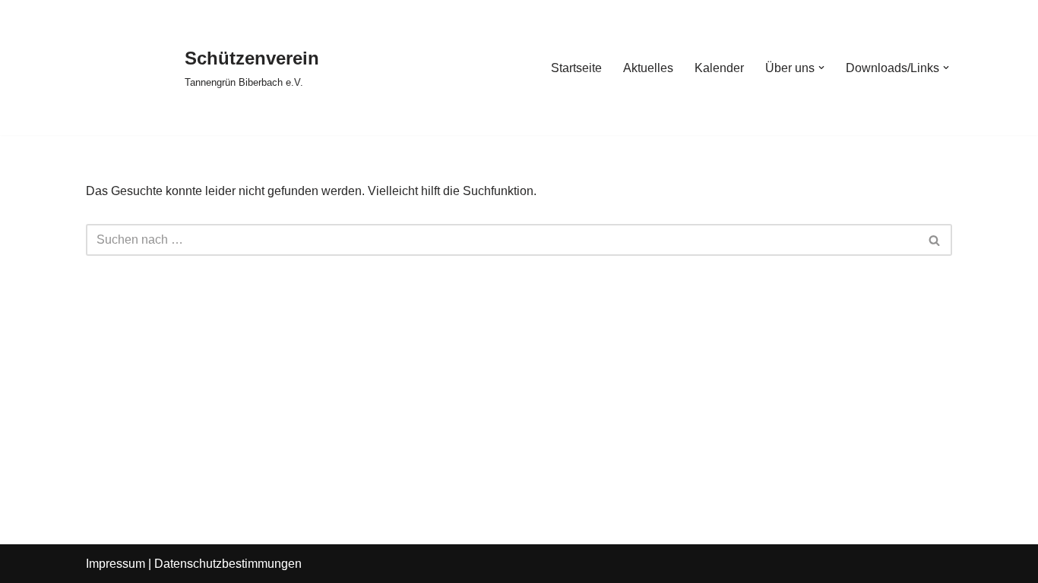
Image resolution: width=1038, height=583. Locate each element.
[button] (821, 68)
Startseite (576, 67)
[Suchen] (935, 240)
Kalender (719, 67)
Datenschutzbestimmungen (228, 563)
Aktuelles (648, 67)
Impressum (115, 563)
